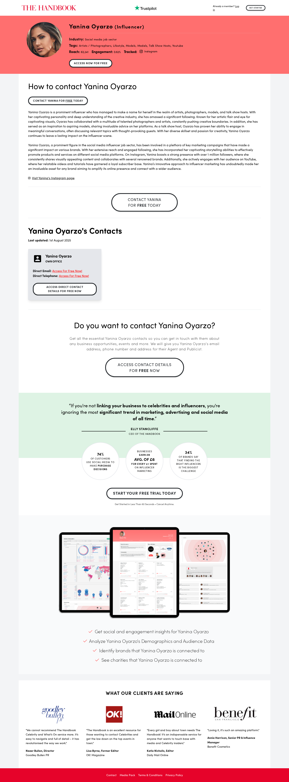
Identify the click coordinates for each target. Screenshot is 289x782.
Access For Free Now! (67, 271)
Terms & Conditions (150, 775)
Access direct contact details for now (64, 289)
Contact (111, 775)
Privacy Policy (174, 775)
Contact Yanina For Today (58, 100)
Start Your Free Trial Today (144, 493)
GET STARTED (255, 7)
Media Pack (127, 775)
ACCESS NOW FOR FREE (90, 63)
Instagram (150, 51)
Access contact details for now (144, 367)
